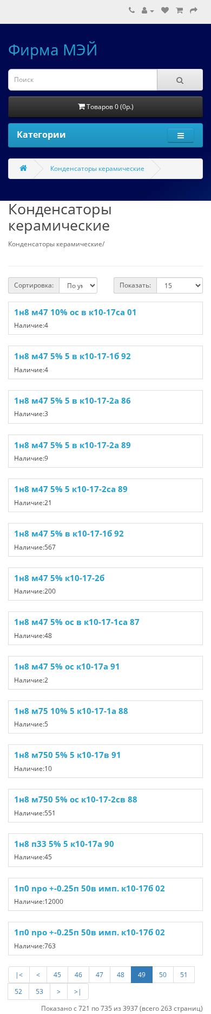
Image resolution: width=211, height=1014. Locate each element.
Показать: (135, 285)
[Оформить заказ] (193, 10)
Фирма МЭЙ (52, 49)
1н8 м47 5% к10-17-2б (59, 577)
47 (99, 974)
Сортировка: (34, 285)
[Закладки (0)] (165, 10)
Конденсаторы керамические (97, 168)
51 (184, 974)
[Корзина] (179, 10)
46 (78, 974)
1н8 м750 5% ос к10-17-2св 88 (75, 799)
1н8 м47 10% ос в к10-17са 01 (75, 312)
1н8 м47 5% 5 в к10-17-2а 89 (72, 444)
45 (57, 974)
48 (120, 974)
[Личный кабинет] (148, 10)
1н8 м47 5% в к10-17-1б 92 (69, 533)
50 (163, 974)
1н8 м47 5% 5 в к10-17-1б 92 (72, 355)
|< (19, 974)
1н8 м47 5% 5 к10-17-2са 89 (71, 488)
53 (39, 991)
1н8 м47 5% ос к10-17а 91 (67, 666)
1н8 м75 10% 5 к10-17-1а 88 (71, 710)
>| (78, 991)
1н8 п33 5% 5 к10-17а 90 (64, 843)
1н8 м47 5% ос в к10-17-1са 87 (77, 621)
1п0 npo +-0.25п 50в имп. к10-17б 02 (89, 888)
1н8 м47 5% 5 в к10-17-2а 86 (72, 400)
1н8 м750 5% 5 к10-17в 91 (67, 754)
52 (18, 991)
